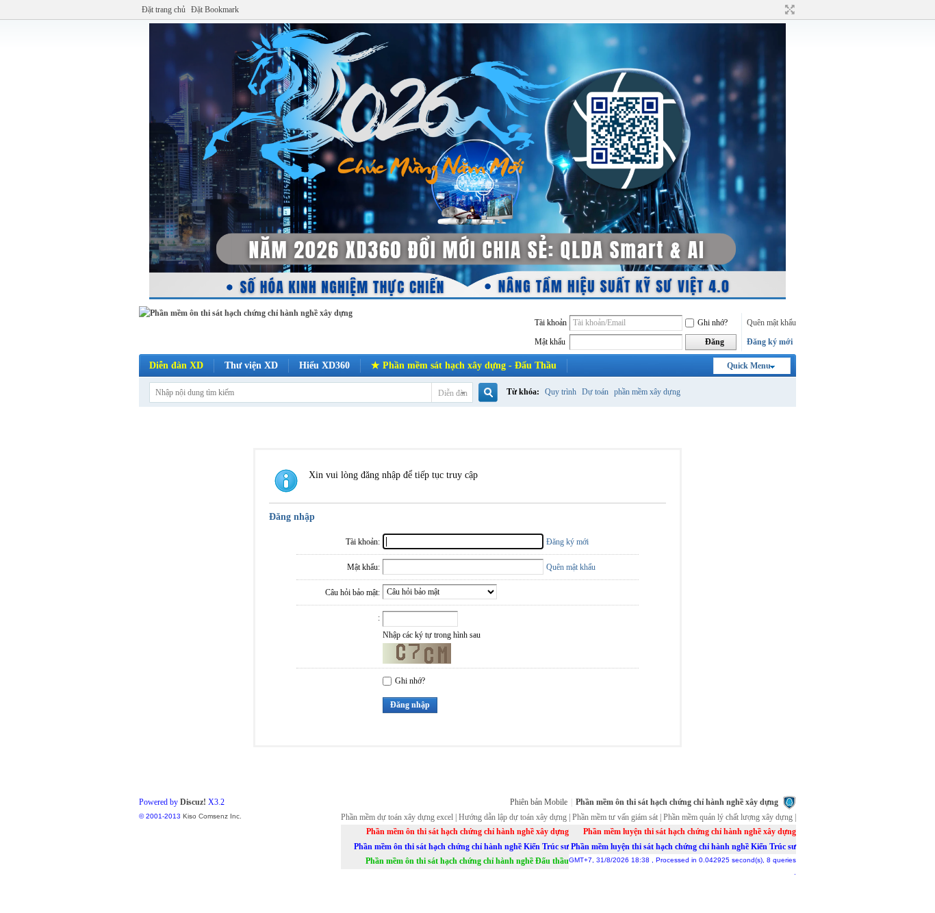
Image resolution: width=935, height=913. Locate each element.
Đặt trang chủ (163, 9)
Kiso (189, 816)
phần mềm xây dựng (647, 392)
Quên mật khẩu (771, 322)
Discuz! (193, 802)
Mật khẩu (550, 342)
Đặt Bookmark (215, 9)
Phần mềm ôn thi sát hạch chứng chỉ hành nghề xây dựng (677, 802)
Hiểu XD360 (324, 365)
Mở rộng (788, 9)
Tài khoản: (363, 542)
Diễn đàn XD (176, 365)
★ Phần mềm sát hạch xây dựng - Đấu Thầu (463, 365)
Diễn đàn (452, 393)
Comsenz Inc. (220, 816)
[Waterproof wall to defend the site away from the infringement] (789, 802)
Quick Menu (749, 366)
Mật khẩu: (363, 567)
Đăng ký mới (770, 342)
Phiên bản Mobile (538, 802)
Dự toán (595, 392)
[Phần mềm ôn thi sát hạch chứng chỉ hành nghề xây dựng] (246, 313)
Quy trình (560, 392)
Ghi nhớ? (712, 322)
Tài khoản (551, 322)
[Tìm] (487, 393)
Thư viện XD (251, 365)
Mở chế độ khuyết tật (776, 9)
